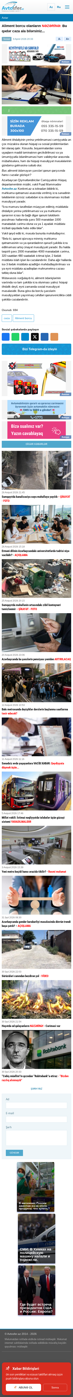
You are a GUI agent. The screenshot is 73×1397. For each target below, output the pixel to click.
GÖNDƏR (14, 1153)
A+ (67, 39)
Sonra (55, 1387)
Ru (59, 7)
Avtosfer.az (9, 188)
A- (59, 39)
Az (51, 7)
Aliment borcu (23, 318)
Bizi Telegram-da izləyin (39, 349)
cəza (7, 318)
